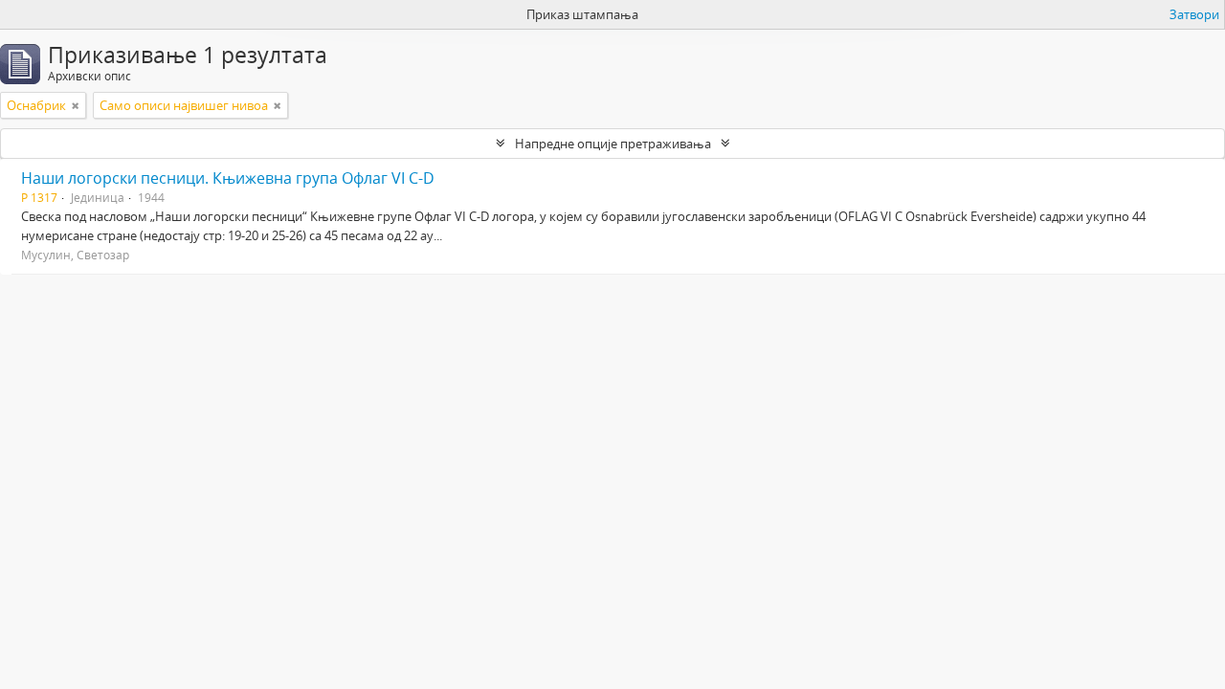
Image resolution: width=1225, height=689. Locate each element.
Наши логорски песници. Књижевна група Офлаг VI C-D (227, 178)
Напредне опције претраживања (613, 143)
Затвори (1194, 14)
